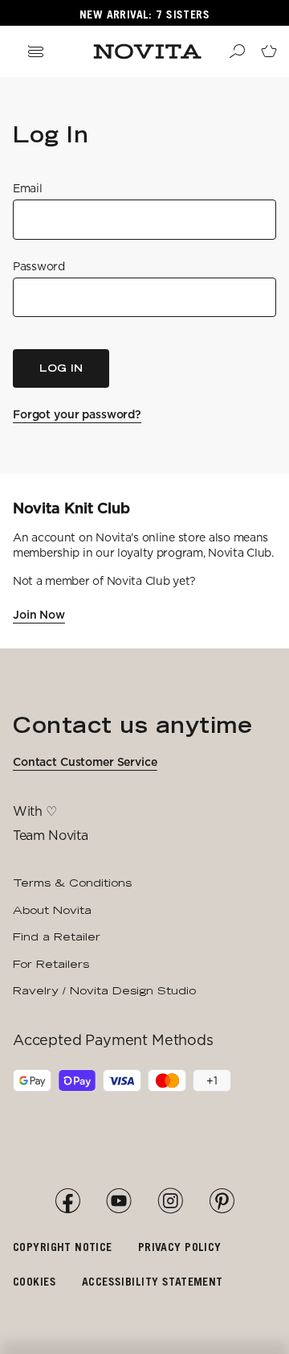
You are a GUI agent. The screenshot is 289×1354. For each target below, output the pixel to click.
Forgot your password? (77, 414)
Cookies (34, 1281)
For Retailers (51, 963)
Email (28, 188)
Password (39, 266)
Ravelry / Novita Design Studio (104, 990)
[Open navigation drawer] (35, 51)
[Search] (237, 51)
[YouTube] (119, 1201)
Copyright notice (62, 1246)
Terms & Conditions (72, 882)
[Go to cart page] (269, 51)
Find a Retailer (56, 936)
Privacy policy (180, 1246)
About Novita (52, 909)
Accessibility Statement (152, 1281)
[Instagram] (170, 1201)
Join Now (39, 614)
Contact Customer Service (85, 761)
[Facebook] (67, 1201)
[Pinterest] (221, 1201)
